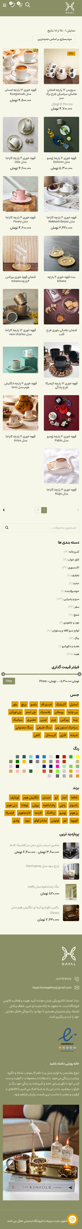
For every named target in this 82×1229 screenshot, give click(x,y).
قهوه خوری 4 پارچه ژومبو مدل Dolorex (61, 160)
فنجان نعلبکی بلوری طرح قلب (61, 332)
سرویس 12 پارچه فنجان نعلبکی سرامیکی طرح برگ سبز (61, 94)
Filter (9, 681)
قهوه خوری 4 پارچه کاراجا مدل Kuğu (61, 492)
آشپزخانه (74, 551)
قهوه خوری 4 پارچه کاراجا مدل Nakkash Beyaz (61, 219)
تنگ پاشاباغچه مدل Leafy (43, 886)
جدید (76, 583)
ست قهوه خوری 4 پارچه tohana (61, 279)
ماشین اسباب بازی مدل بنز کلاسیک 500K (34, 845)
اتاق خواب (73, 559)
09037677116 (64, 979)
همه (76, 654)
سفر (77, 607)
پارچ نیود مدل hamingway (42, 866)
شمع (76, 614)
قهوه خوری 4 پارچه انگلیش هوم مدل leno (20, 385)
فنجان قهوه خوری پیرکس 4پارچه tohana (20, 279)
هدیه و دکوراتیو (70, 646)
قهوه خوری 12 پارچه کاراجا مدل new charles (20, 332)
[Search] (27, 5)
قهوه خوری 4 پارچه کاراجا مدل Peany (20, 219)
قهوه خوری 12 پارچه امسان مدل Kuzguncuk (20, 92)
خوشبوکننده (72, 591)
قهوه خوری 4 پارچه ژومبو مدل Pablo (61, 438)
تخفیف (75, 575)
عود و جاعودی (71, 622)
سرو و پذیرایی (71, 599)
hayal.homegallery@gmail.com (52, 987)
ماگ (76, 638)
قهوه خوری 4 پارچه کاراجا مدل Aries (20, 438)
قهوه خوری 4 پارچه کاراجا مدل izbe (20, 160)
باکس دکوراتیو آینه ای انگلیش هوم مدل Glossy (35, 910)
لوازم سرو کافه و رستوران (65, 630)
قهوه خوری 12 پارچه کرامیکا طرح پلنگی (61, 385)
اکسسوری (73, 567)
